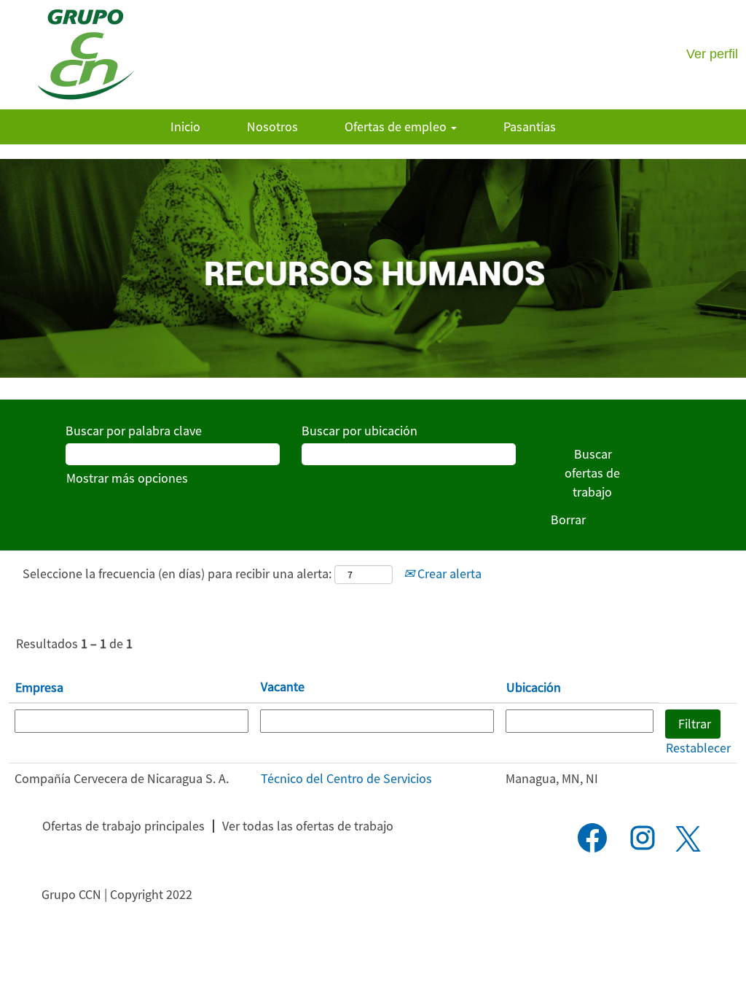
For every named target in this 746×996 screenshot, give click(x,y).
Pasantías (529, 126)
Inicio (185, 126)
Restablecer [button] (698, 747)
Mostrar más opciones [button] (127, 478)
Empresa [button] (39, 687)
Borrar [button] (568, 519)
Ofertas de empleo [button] (397, 126)
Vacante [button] (283, 686)
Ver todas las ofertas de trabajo (307, 825)
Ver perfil (712, 54)
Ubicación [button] (533, 687)
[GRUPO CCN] (85, 54)
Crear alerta (448, 573)
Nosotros (272, 126)
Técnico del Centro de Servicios (346, 778)
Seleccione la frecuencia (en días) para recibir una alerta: (177, 573)
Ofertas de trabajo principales (123, 825)
